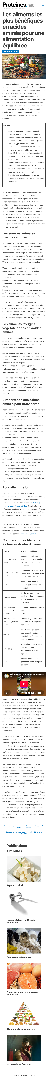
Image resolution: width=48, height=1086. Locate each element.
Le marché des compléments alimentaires (21, 921)
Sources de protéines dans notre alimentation (22, 993)
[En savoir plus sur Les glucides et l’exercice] (24, 1048)
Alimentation (10, 51)
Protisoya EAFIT (39, 503)
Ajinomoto (23, 534)
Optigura (33, 534)
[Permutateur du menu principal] (43, 5)
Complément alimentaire (19, 957)
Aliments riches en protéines (20, 1029)
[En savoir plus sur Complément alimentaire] (24, 941)
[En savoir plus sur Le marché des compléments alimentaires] (24, 904)
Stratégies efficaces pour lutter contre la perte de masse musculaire (24, 826)
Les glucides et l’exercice (19, 1064)
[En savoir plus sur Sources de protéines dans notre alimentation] (24, 976)
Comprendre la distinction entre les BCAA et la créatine (24, 833)
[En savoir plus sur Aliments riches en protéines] (24, 1013)
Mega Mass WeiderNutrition (16, 506)
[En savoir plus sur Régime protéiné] (24, 869)
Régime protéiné (15, 885)
